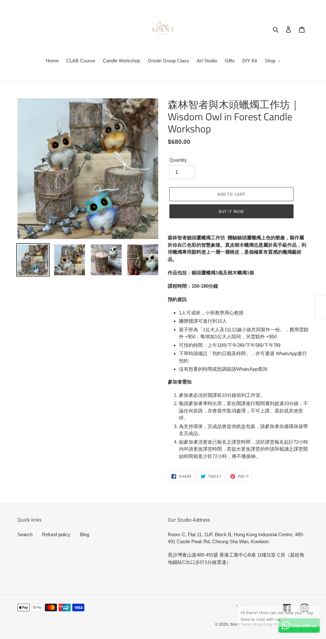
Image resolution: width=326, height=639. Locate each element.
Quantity (178, 160)
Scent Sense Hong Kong (251, 624)
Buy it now (231, 211)
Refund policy (56, 534)
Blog (84, 534)
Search (25, 534)
